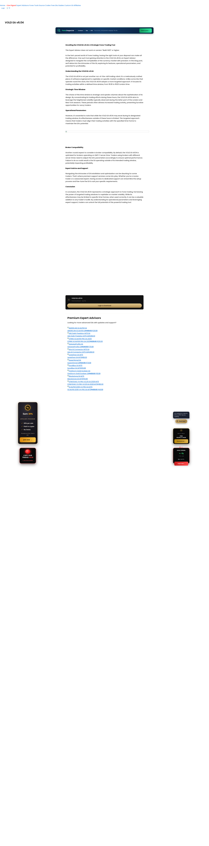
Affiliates (77, 5)
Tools (36, 5)
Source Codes (45, 5)
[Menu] (12, 8)
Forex (31, 5)
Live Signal (11, 5)
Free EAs (54, 5)
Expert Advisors (22, 5)
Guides (61, 5)
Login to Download (104, 306)
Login (3, 8)
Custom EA (68, 5)
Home (2, 5)
